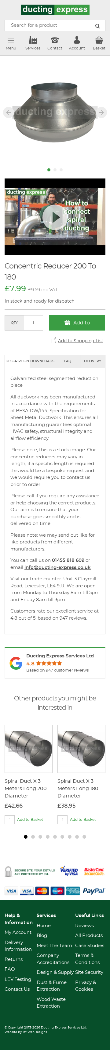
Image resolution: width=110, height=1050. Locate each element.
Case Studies (89, 945)
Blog (42, 935)
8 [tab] (77, 837)
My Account (18, 932)
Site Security (89, 972)
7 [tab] (70, 837)
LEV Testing (18, 979)
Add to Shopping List (80, 341)
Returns (14, 959)
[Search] (97, 26)
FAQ (67, 361)
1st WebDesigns (35, 1032)
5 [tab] (55, 837)
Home (44, 925)
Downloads (42, 361)
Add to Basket (79, 325)
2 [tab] (33, 837)
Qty (14, 322)
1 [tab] (26, 837)
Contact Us (17, 989)
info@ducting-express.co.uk (57, 567)
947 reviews (73, 618)
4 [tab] (48, 837)
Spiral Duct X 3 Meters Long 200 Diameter (26, 788)
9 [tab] (84, 837)
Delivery (92, 361)
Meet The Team (54, 945)
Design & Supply (55, 972)
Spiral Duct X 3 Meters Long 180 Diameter (77, 788)
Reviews (84, 925)
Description (17, 361)
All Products (89, 935)
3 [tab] (40, 837)
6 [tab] (62, 837)
